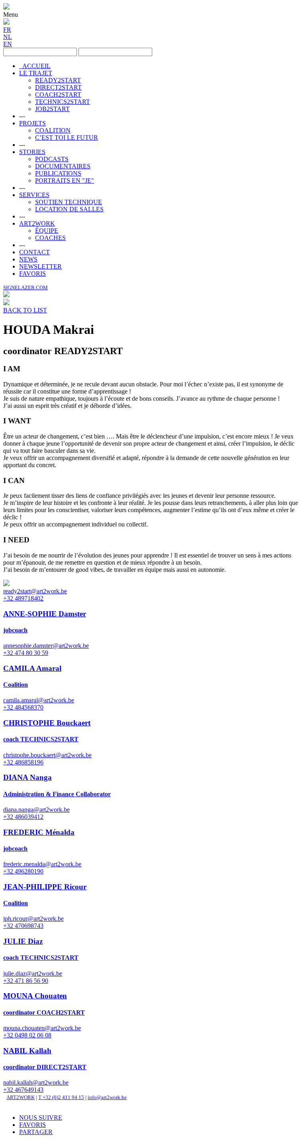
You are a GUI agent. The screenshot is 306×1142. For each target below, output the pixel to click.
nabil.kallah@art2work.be (36, 1082)
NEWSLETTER (40, 266)
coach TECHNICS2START (40, 739)
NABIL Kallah (27, 1051)
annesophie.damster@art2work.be (46, 645)
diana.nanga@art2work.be (36, 809)
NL (7, 36)
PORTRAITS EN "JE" (64, 180)
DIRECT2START (58, 87)
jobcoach (15, 630)
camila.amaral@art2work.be (38, 700)
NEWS (28, 259)
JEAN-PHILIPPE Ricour (44, 887)
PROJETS (32, 123)
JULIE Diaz (23, 941)
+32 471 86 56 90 (25, 980)
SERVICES (34, 194)
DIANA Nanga (27, 777)
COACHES (50, 237)
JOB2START (52, 108)
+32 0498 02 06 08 (27, 1035)
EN (7, 44)
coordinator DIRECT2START (44, 1067)
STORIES (32, 151)
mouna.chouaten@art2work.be (42, 1028)
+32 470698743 (23, 925)
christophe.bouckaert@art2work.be (47, 755)
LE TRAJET (35, 73)
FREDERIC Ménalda (39, 832)
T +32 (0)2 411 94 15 (61, 1097)
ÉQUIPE (46, 230)
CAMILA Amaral (32, 668)
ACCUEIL (35, 65)
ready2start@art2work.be (35, 591)
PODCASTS (52, 159)
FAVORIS (32, 273)
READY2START (58, 80)
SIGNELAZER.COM (25, 287)
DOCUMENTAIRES (62, 166)
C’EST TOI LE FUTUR (66, 137)
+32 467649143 (23, 1089)
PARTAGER (36, 1131)
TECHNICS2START (62, 101)
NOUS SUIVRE (40, 1117)
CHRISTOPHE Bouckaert (46, 723)
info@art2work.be (107, 1097)
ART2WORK (37, 223)
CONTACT (34, 252)
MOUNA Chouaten (35, 996)
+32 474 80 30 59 (25, 652)
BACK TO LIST (25, 310)
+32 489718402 (23, 598)
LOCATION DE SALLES (69, 209)
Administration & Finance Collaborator (57, 794)
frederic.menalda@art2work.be (42, 864)
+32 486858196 (23, 762)
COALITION (53, 130)
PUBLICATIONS (58, 173)
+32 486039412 (23, 816)
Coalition (15, 684)
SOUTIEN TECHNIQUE (68, 202)
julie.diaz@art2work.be (32, 973)
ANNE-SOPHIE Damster (44, 614)
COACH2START (58, 94)
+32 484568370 (23, 707)
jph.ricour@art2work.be (33, 918)
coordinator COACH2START (44, 1012)
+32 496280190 (23, 871)
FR (7, 29)
